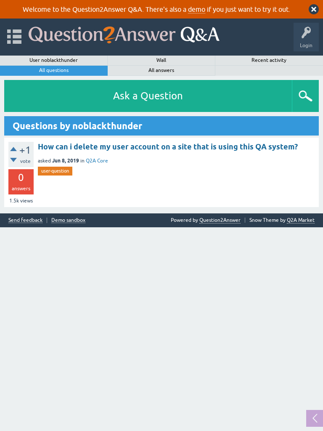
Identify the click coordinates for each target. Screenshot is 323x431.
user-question (55, 170)
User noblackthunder (53, 60)
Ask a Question (148, 95)
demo (196, 9)
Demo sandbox (68, 220)
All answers (161, 70)
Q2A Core (97, 161)
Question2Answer (220, 220)
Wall (161, 60)
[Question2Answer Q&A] (124, 33)
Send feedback (25, 220)
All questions (54, 70)
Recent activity (269, 60)
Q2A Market (301, 220)
